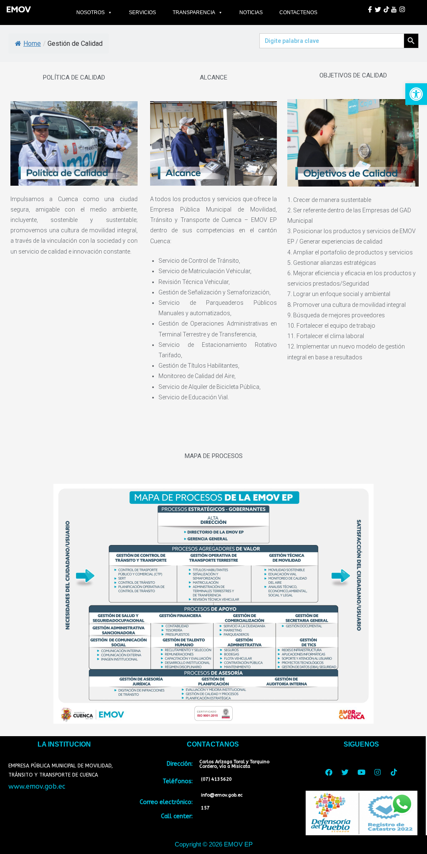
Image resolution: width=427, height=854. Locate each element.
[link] (416, 94)
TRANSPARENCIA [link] (194, 12)
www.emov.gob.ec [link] (36, 786)
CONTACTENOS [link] (298, 12)
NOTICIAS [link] (251, 12)
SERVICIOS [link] (142, 12)
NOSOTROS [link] (90, 12)
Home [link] (32, 43)
